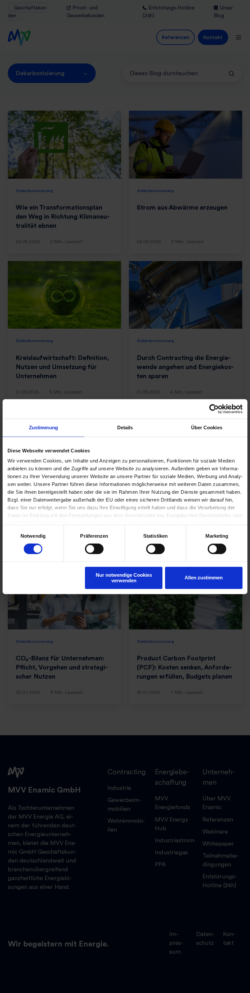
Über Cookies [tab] (206, 427)
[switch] (94, 549)
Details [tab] (125, 427)
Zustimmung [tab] (43, 427)
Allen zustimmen (204, 578)
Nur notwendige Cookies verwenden (124, 577)
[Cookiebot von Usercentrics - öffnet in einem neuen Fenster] (214, 409)
